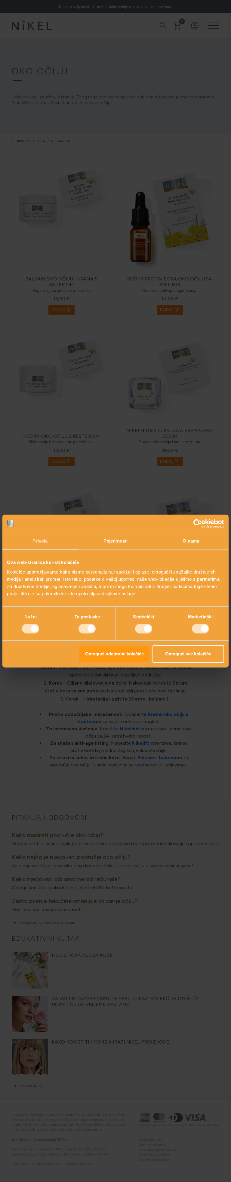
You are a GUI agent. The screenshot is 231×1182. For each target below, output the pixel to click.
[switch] (87, 628)
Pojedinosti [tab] (115, 540)
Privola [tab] (40, 540)
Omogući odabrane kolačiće (114, 653)
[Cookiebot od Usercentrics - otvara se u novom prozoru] (197, 523)
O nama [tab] (191, 540)
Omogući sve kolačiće (188, 653)
